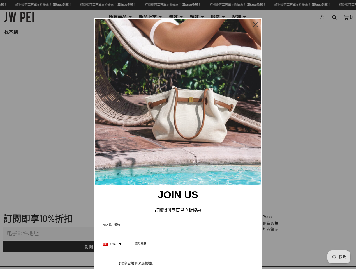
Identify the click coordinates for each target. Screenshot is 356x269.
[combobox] (112, 244)
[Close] (255, 24)
